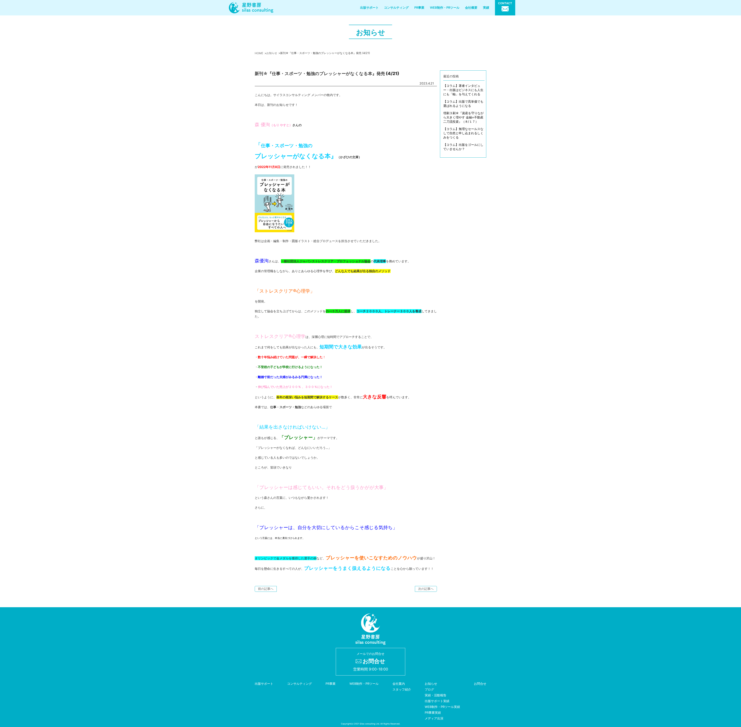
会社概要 (471, 7)
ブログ (429, 689)
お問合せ (480, 684)
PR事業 (419, 7)
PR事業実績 (433, 712)
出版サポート (369, 7)
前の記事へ (265, 589)
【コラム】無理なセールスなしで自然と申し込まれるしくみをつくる (463, 133)
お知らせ (431, 684)
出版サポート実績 (437, 701)
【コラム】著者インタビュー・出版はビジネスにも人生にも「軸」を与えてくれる (463, 90)
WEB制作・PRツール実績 (442, 707)
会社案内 (398, 684)
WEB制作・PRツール (444, 7)
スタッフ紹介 (401, 689)
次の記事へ (426, 589)
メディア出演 (434, 718)
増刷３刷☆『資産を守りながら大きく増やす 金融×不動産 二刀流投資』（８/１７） (463, 117)
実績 (486, 7)
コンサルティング (396, 7)
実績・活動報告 (435, 695)
